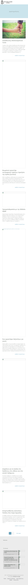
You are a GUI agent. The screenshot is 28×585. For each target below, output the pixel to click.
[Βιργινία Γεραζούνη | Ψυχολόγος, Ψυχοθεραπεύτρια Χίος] (6, 2)
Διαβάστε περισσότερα (20, 55)
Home (5, 578)
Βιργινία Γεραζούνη (11, 578)
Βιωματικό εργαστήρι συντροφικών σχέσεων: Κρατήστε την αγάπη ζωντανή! (13, 172)
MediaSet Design (16, 576)
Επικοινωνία (15, 580)
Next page (18, 533)
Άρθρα (11, 580)
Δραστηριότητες (19, 578)
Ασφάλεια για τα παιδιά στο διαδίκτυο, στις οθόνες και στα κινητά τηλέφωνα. (12, 471)
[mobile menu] (26, 2)
